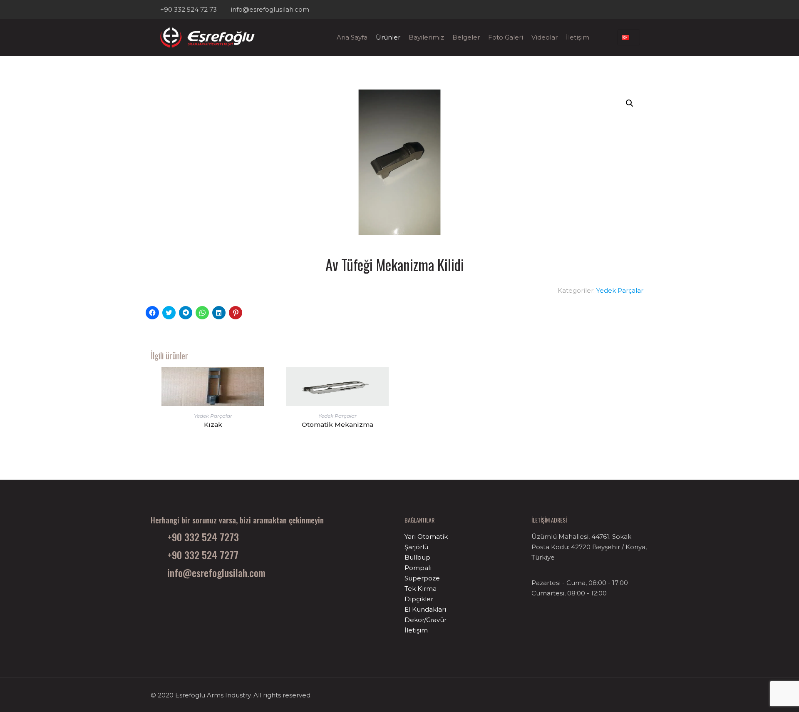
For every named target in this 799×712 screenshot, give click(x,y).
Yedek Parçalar (619, 290)
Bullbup (417, 557)
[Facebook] (632, 9)
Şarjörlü (416, 547)
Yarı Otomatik (426, 536)
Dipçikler (418, 599)
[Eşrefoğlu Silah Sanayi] (207, 37)
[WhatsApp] (621, 9)
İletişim (416, 630)
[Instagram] (644, 9)
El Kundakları (425, 609)
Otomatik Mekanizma (337, 424)
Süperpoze (422, 578)
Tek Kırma (420, 589)
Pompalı (418, 568)
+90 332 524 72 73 (188, 9)
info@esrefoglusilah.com (270, 9)
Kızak (213, 424)
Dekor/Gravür (425, 620)
